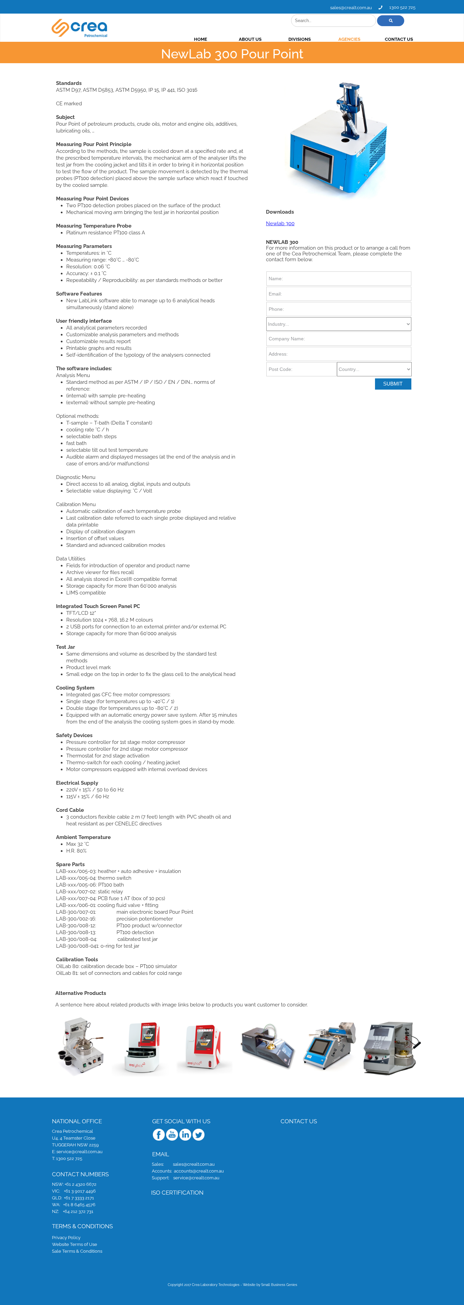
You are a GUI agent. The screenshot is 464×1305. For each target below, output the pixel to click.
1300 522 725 (402, 7)
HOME (200, 39)
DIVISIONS (299, 39)
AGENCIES (349, 39)
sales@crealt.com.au (351, 7)
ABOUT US (250, 39)
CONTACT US (399, 39)
